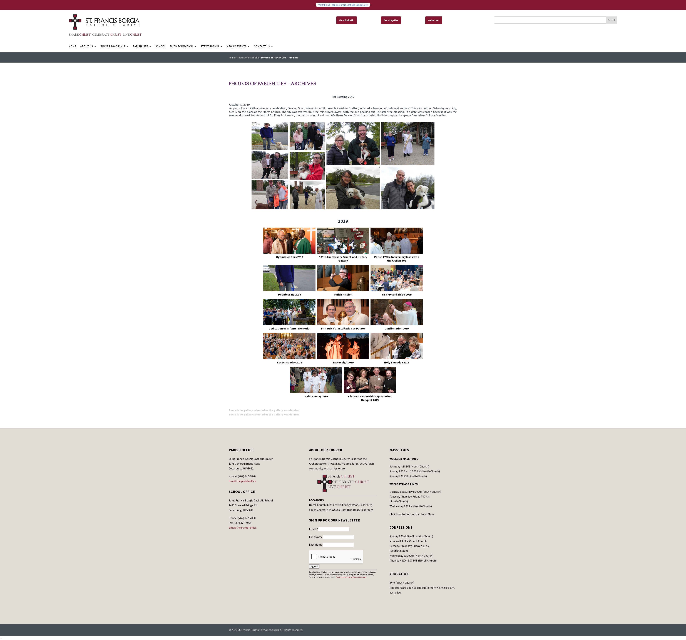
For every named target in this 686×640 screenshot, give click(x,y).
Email (313, 529)
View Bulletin (346, 20)
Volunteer (434, 20)
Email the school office (243, 527)
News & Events (236, 46)
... (1, 637)
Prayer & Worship (112, 46)
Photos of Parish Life (248, 57)
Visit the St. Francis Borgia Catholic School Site (343, 4)
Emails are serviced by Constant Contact (351, 577)
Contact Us (262, 46)
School (160, 46)
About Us (86, 46)
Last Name (316, 544)
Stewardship (210, 46)
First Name (316, 537)
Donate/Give (391, 20)
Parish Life (140, 46)
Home (72, 46)
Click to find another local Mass (411, 514)
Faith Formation (181, 46)
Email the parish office (242, 481)
